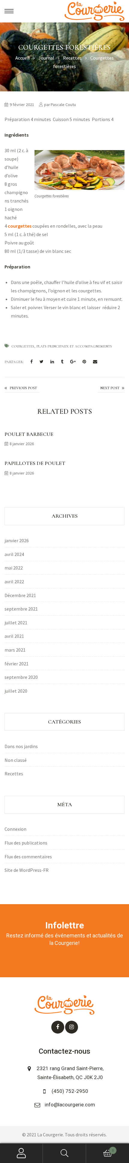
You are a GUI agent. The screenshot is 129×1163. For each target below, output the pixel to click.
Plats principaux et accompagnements (74, 346)
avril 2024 (14, 554)
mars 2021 (15, 650)
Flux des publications (25, 843)
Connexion (15, 829)
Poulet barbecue (28, 434)
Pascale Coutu (63, 104)
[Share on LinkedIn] (52, 362)
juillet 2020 (15, 691)
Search (64, 1153)
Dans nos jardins (21, 746)
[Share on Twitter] (42, 362)
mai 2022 (13, 568)
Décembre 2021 (20, 595)
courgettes (20, 226)
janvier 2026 (16, 540)
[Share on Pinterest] (84, 362)
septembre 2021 (21, 609)
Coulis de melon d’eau (111, 389)
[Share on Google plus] (73, 362)
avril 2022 (14, 581)
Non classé (15, 760)
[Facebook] (57, 1027)
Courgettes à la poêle (21, 388)
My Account (21, 1153)
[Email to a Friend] (95, 362)
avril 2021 (14, 636)
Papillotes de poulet (34, 463)
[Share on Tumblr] (62, 362)
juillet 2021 (15, 623)
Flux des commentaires (28, 857)
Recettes (13, 774)
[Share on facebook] (31, 362)
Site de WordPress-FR (26, 870)
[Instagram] (71, 1027)
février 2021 (16, 664)
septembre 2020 (21, 677)
